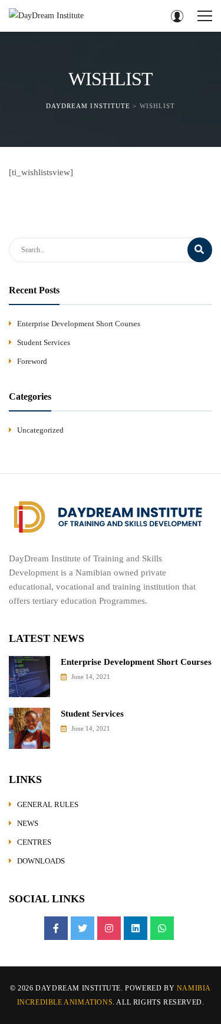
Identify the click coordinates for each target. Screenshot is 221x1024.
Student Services (43, 342)
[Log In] (177, 16)
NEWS (27, 823)
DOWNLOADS (41, 860)
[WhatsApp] (162, 928)
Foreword (32, 361)
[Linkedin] (135, 928)
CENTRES (34, 842)
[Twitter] (82, 928)
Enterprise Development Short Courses (78, 323)
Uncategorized (40, 430)
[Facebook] (56, 928)
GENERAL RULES (47, 804)
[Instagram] (109, 928)
